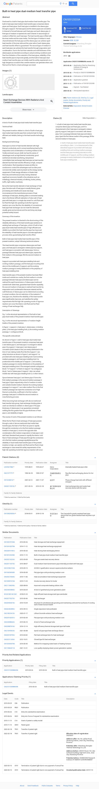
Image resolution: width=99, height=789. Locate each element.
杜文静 (76, 40)
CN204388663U (9, 622)
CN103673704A (9, 542)
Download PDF (71, 28)
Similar (68, 31)
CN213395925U (9, 631)
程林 (71, 40)
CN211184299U (9, 585)
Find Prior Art (86, 28)
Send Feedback (33, 786)
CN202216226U (9, 559)
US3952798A (8, 467)
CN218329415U (9, 613)
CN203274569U (9, 577)
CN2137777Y (8, 473)
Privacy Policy (68, 786)
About (22, 786)
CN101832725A (9, 568)
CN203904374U (9, 603)
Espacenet (77, 106)
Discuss (66, 108)
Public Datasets (47, 786)
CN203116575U (9, 564)
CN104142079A (9, 546)
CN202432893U (9, 609)
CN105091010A (9, 581)
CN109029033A (9, 513)
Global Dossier (87, 106)
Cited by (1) (85, 98)
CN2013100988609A (11, 670)
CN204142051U (9, 618)
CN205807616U (9, 626)
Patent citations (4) (73, 98)
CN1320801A (8, 480)
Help (77, 786)
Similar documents (75, 100)
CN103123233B (9, 555)
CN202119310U (9, 486)
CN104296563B (9, 572)
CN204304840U (9, 590)
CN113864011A (9, 648)
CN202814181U (9, 551)
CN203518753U (9, 635)
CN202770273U (9, 598)
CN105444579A (9, 644)
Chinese (78, 37)
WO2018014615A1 (10, 594)
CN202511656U (9, 639)
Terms (58, 786)
